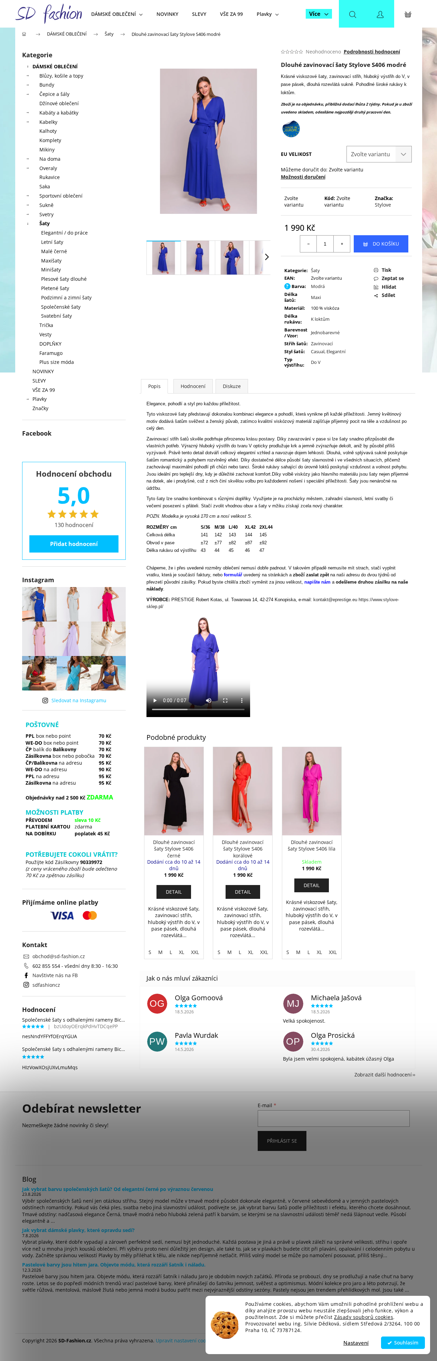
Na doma (49, 159)
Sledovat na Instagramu (78, 700)
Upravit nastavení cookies (185, 1340)
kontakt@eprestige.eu (335, 599)
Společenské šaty (60, 307)
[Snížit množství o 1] (308, 244)
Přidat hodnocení (74, 544)
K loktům (320, 319)
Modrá (318, 286)
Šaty (44, 223)
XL (181, 952)
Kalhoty (48, 131)
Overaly (48, 168)
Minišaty (51, 269)
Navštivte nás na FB (55, 975)
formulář (234, 574)
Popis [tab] (154, 386)
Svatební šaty (56, 315)
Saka (44, 186)
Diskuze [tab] (232, 386)
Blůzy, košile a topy (61, 75)
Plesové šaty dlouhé (64, 279)
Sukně (46, 205)
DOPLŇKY (50, 343)
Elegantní (335, 351)
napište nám (317, 582)
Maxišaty (51, 260)
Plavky (39, 399)
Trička (46, 325)
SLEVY (39, 380)
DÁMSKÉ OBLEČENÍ (55, 66)
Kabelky (48, 122)
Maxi (316, 297)
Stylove (383, 204)
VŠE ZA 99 (43, 390)
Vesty (45, 334)
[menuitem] (117, 14)
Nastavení (356, 1342)
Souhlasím (406, 1343)
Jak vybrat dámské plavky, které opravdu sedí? (78, 1230)
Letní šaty (52, 242)
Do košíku (386, 243)
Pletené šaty (55, 288)
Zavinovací (322, 343)
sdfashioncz (46, 985)
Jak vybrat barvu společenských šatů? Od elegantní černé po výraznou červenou (117, 1189)
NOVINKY (43, 371)
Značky (40, 408)
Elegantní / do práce (64, 232)
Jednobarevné (325, 332)
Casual (317, 351)
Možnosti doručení (303, 176)
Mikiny (47, 149)
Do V (316, 362)
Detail (174, 891)
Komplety (50, 140)
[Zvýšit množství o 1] (341, 244)
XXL (195, 952)
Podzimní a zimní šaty (66, 297)
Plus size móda (56, 362)
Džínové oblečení (59, 103)
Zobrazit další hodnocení (383, 1074)
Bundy (46, 84)
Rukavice (49, 177)
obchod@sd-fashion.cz (58, 956)
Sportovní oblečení (61, 195)
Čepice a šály (54, 94)
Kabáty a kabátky (58, 112)
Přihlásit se (282, 1141)
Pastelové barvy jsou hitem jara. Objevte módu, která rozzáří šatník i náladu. (114, 1264)
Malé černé (54, 251)
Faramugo (51, 353)
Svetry (46, 214)
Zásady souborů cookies (363, 1317)
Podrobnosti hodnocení (372, 51)
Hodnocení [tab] (193, 386)
